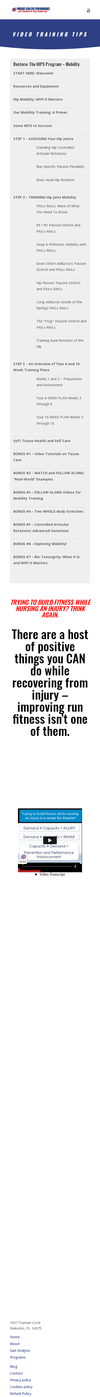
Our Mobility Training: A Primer (40, 112)
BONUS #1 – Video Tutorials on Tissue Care (46, 456)
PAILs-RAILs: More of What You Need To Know (58, 209)
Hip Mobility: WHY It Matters (38, 99)
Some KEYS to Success (32, 125)
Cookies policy (21, 1386)
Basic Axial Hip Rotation (55, 179)
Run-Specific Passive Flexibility (60, 166)
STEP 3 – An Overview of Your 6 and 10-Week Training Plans (47, 367)
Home (15, 1337)
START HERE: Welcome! (33, 73)
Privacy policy (20, 1380)
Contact (16, 1373)
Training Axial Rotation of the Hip (59, 343)
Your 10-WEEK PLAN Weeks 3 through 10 (59, 420)
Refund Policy (20, 1393)
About (15, 1343)
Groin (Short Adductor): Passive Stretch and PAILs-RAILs (61, 266)
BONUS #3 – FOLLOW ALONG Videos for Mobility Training (47, 495)
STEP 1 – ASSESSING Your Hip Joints (43, 138)
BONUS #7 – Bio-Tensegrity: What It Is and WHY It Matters (46, 559)
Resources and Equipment (36, 86)
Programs (18, 1357)
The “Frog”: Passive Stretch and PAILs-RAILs (61, 324)
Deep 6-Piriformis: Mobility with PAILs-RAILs (61, 247)
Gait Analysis (20, 1350)
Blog (13, 1366)
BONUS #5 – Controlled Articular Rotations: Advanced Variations (41, 527)
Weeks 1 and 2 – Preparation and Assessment (59, 382)
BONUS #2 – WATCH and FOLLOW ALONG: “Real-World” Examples (48, 476)
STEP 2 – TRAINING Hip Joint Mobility (44, 197)
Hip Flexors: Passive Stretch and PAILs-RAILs (58, 286)
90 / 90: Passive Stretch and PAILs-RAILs (58, 228)
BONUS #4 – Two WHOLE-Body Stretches (48, 511)
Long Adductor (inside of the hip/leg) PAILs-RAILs (59, 305)
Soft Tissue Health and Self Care (41, 440)
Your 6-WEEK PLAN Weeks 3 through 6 (58, 401)
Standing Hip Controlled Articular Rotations (55, 150)
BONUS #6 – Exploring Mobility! (40, 543)
